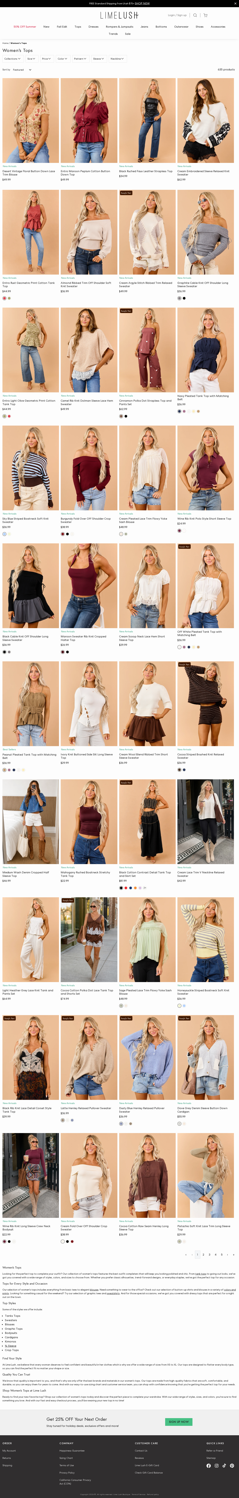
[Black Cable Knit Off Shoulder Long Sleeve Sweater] (30, 585)
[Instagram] (218, 1466)
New (46, 26)
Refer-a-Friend (214, 1450)
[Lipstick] (126, 888)
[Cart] (205, 15)
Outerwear (181, 26)
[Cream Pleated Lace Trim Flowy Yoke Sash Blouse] (147, 468)
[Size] (34, 58)
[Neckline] (123, 58)
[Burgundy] (63, 534)
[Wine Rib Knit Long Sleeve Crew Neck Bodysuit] (30, 1175)
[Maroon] (63, 652)
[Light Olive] (9, 298)
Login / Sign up (177, 15)
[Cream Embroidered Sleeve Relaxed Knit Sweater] (205, 120)
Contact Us (141, 1450)
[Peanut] (198, 411)
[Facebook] (209, 1466)
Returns (6, 1458)
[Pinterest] (233, 1466)
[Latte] (63, 1120)
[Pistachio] (179, 1241)
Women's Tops (18, 43)
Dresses (94, 26)
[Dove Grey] (179, 1123)
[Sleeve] (103, 58)
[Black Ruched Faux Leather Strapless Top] (147, 120)
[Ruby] (4, 298)
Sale (128, 34)
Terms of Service (138, 1494)
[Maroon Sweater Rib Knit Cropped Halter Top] (89, 585)
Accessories (218, 26)
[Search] (195, 15)
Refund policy (153, 1494)
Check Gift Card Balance (149, 1472)
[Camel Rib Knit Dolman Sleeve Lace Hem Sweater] (89, 350)
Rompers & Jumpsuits (119, 26)
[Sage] (126, 534)
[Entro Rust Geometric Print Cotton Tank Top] (30, 232)
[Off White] (189, 411)
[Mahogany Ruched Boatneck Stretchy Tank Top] (89, 821)
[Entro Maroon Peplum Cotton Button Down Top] (89, 120)
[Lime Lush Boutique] (119, 15)
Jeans (144, 26)
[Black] (184, 298)
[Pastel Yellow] (194, 411)
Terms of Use (66, 1465)
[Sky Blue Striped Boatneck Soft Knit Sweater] (30, 468)
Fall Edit (62, 26)
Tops (78, 26)
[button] (31, 159)
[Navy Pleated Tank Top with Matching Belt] (205, 350)
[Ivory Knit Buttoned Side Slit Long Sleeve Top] (89, 703)
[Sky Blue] (4, 534)
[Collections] (19, 58)
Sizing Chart (66, 1458)
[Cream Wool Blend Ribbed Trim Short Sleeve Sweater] (147, 703)
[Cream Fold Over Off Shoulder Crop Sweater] (89, 1175)
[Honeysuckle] (9, 534)
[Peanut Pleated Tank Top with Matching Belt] (30, 703)
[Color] (66, 58)
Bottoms (161, 26)
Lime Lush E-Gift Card (147, 1465)
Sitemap (211, 1458)
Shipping (7, 1465)
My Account (9, 1450)
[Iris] (140, 888)
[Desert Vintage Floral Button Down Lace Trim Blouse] (30, 120)
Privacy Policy (67, 1472)
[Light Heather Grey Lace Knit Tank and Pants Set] (30, 939)
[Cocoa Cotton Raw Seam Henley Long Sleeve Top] (147, 1175)
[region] (119, 3)
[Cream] (72, 534)
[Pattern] (85, 58)
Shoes (199, 26)
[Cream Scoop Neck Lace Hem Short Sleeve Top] (147, 585)
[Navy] (179, 411)
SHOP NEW (142, 3)
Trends (113, 34)
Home (5, 43)
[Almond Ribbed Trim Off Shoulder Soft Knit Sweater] (89, 232)
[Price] (50, 58)
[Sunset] (135, 888)
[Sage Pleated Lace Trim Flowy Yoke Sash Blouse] (147, 939)
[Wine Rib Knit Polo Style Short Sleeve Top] (205, 468)
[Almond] (67, 1120)
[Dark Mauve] (184, 411)
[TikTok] (225, 1466)
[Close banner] (235, 3)
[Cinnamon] (121, 416)
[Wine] (179, 530)
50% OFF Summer (25, 26)
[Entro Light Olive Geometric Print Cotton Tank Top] (30, 350)
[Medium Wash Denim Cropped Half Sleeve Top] (30, 821)
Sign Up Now (179, 1422)
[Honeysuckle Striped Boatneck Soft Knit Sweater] (205, 939)
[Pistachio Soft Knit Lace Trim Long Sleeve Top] (205, 1175)
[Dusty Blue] (72, 1120)
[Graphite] (179, 298)
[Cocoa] (179, 769)
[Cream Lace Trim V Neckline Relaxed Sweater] (205, 821)
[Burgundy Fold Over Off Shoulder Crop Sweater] (89, 468)
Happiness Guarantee (72, 1450)
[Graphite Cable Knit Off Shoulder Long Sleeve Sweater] (205, 232)
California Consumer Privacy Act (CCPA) (75, 1481)
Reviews (139, 1458)
